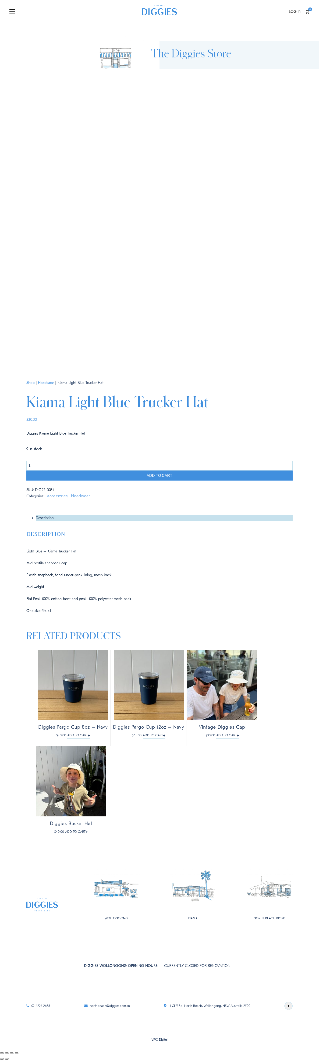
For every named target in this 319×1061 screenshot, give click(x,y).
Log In (295, 12)
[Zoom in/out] (16, 1053)
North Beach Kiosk (269, 918)
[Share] (7, 1053)
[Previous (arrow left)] (2, 1059)
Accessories (57, 496)
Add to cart (159, 476)
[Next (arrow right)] (7, 1059)
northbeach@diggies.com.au (110, 1006)
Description (45, 518)
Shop (30, 383)
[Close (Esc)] (2, 1053)
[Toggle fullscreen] (12, 1053)
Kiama (193, 918)
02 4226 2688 (40, 1006)
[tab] (164, 518)
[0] (307, 12)
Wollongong (116, 918)
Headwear (46, 383)
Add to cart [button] (77, 735)
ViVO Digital (159, 1039)
